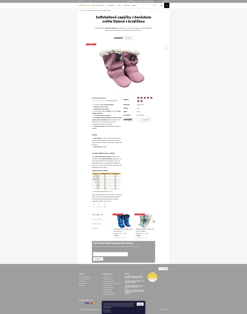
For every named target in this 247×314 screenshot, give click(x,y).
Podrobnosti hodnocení (111, 101)
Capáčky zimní (140, 105)
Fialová (138, 112)
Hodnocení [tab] (96, 224)
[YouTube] (166, 268)
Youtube (83, 285)
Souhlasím (140, 304)
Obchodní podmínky (108, 292)
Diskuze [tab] (95, 228)
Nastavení (107, 311)
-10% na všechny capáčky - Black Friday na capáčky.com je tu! (134, 286)
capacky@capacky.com (86, 277)
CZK (82, 1)
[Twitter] (166, 49)
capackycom (84, 283)
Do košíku (128, 38)
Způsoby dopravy (108, 285)
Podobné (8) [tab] (97, 219)
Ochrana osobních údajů (109, 294)
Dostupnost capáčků (108, 288)
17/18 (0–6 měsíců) (117, 238)
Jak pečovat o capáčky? (109, 281)
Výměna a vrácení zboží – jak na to (112, 283)
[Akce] (123, 221)
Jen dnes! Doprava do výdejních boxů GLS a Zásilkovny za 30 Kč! (134, 277)
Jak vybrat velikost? (108, 279)
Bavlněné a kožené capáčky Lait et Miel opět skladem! (134, 281)
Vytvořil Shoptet (164, 309)
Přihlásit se (98, 259)
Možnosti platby (107, 290)
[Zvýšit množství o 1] (140, 119)
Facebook (83, 281)
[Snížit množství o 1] (140, 121)
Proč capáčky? (107, 277)
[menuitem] (98, 5)
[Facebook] (166, 46)
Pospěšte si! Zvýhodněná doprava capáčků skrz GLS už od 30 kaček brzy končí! (134, 292)
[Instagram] (163, 268)
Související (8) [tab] (97, 215)
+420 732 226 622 (85, 279)
